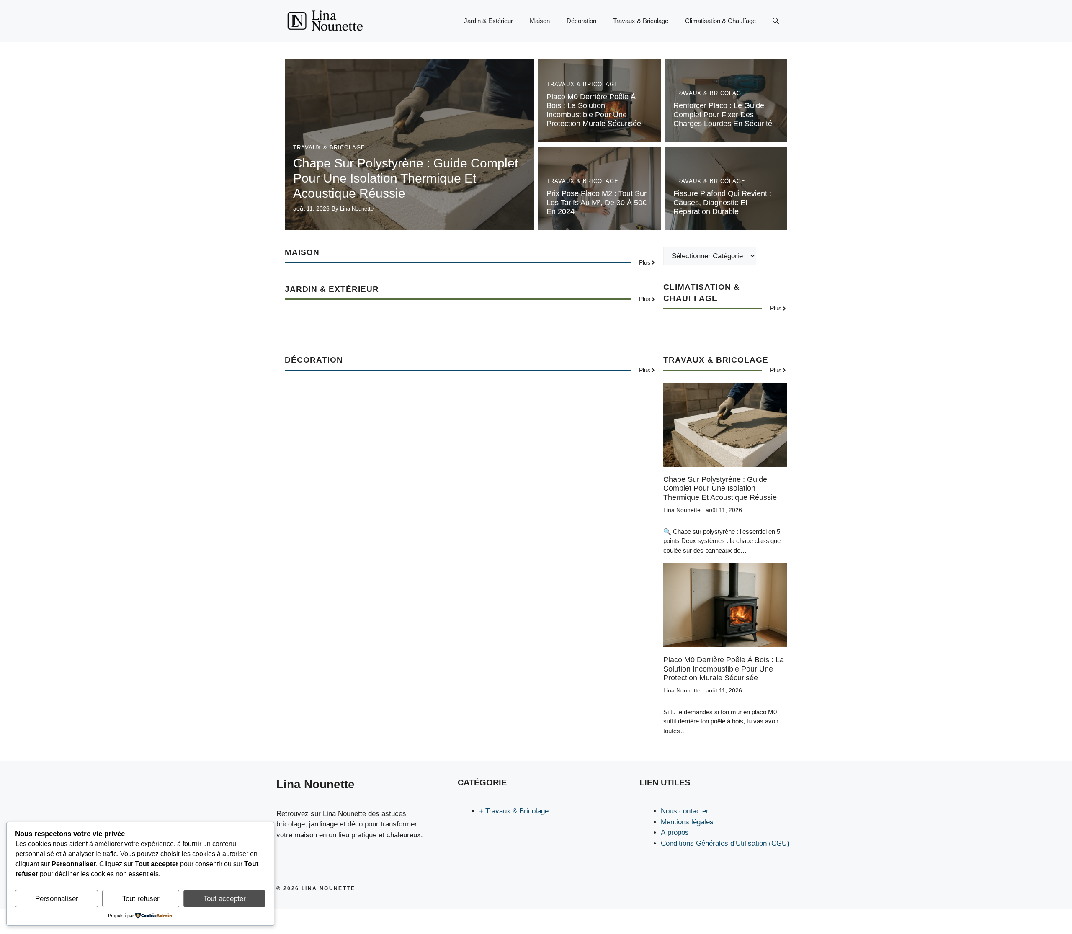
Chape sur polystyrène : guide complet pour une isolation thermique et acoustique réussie (405, 178)
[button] (775, 20)
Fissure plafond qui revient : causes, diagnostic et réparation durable (722, 202)
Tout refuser (141, 899)
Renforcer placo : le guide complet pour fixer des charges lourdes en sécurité (722, 114)
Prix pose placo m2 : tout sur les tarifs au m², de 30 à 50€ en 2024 (596, 202)
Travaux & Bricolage (640, 20)
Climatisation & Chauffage (720, 20)
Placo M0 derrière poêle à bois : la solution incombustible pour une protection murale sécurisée (593, 110)
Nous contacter (685, 811)
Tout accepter (225, 899)
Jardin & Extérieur (488, 20)
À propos (675, 832)
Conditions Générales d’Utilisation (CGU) (725, 843)
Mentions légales (687, 822)
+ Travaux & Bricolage (514, 811)
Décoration (581, 20)
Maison (540, 20)
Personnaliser (56, 899)
